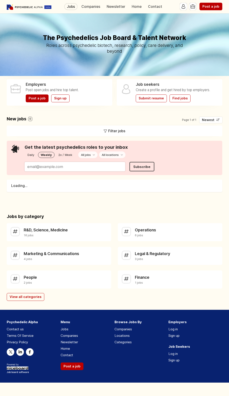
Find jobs (180, 98)
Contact (155, 6)
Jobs (71, 6)
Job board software (18, 372)
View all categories (25, 297)
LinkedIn (20, 352)
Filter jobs (116, 131)
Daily (31, 155)
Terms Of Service (20, 335)
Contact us (15, 329)
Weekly (46, 155)
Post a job (210, 6)
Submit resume (151, 98)
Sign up (60, 98)
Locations (122, 335)
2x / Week (65, 155)
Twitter (10, 352)
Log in (173, 329)
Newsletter (116, 6)
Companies (90, 6)
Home (137, 6)
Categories (123, 342)
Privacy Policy (17, 342)
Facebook (30, 352)
